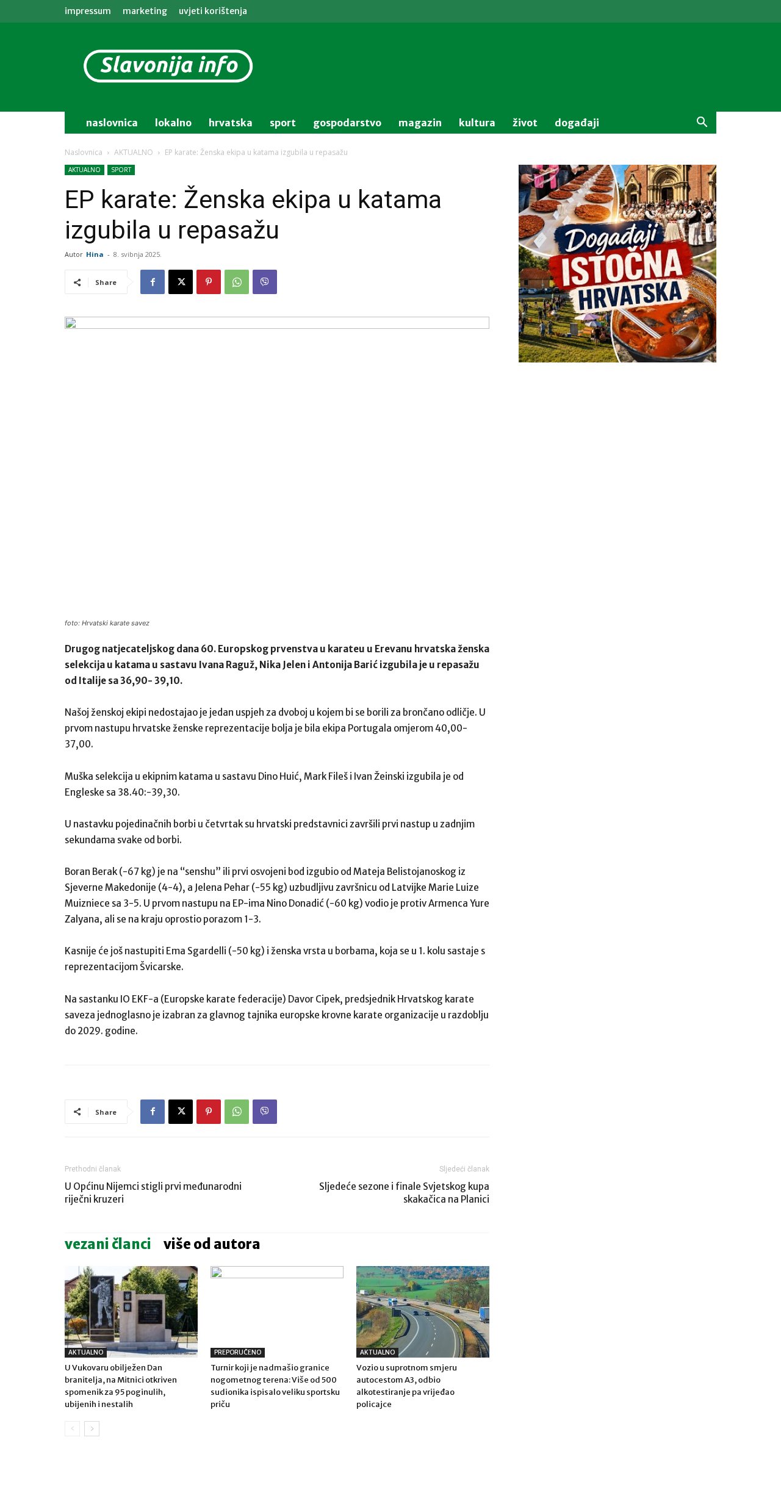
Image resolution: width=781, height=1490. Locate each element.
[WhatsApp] (237, 282)
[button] (701, 123)
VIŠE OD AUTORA (212, 1244)
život (525, 123)
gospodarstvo (347, 123)
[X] (180, 282)
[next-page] (91, 1428)
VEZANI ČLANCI (108, 1244)
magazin (420, 123)
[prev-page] (72, 1428)
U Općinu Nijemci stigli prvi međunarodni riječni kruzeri (153, 1193)
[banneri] (617, 263)
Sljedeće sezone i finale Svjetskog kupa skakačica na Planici (404, 1193)
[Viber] (265, 282)
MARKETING (145, 10)
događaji (577, 123)
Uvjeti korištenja (213, 10)
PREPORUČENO (237, 1352)
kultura (477, 123)
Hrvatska (231, 123)
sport (283, 123)
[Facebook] (152, 282)
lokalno (173, 123)
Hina (95, 254)
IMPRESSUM (88, 10)
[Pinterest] (208, 282)
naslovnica (112, 123)
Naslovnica (84, 152)
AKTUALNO (133, 152)
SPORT (121, 169)
